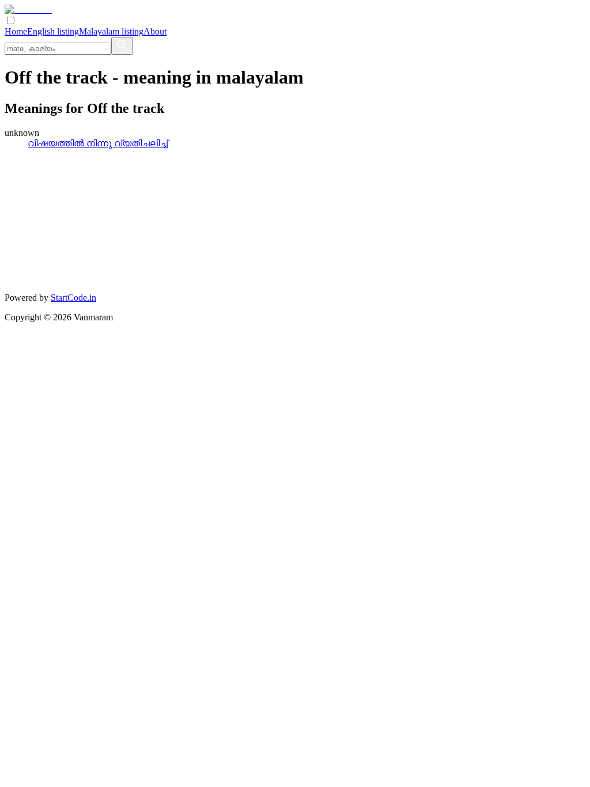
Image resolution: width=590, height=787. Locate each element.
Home (16, 31)
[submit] (122, 46)
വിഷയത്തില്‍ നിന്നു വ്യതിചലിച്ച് (98, 143)
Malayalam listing (111, 31)
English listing (53, 31)
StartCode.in (73, 297)
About (155, 31)
